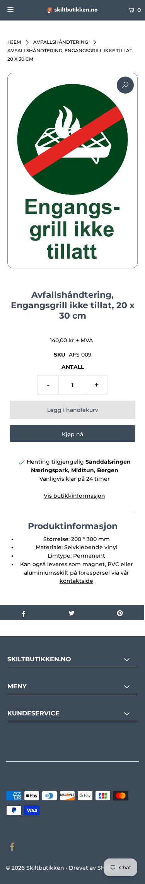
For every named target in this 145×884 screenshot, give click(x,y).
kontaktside (76, 581)
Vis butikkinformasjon (74, 496)
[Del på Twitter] (72, 612)
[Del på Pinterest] (120, 612)
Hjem (14, 42)
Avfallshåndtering (60, 42)
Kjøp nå (72, 434)
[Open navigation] (19, 9)
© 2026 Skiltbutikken (35, 868)
